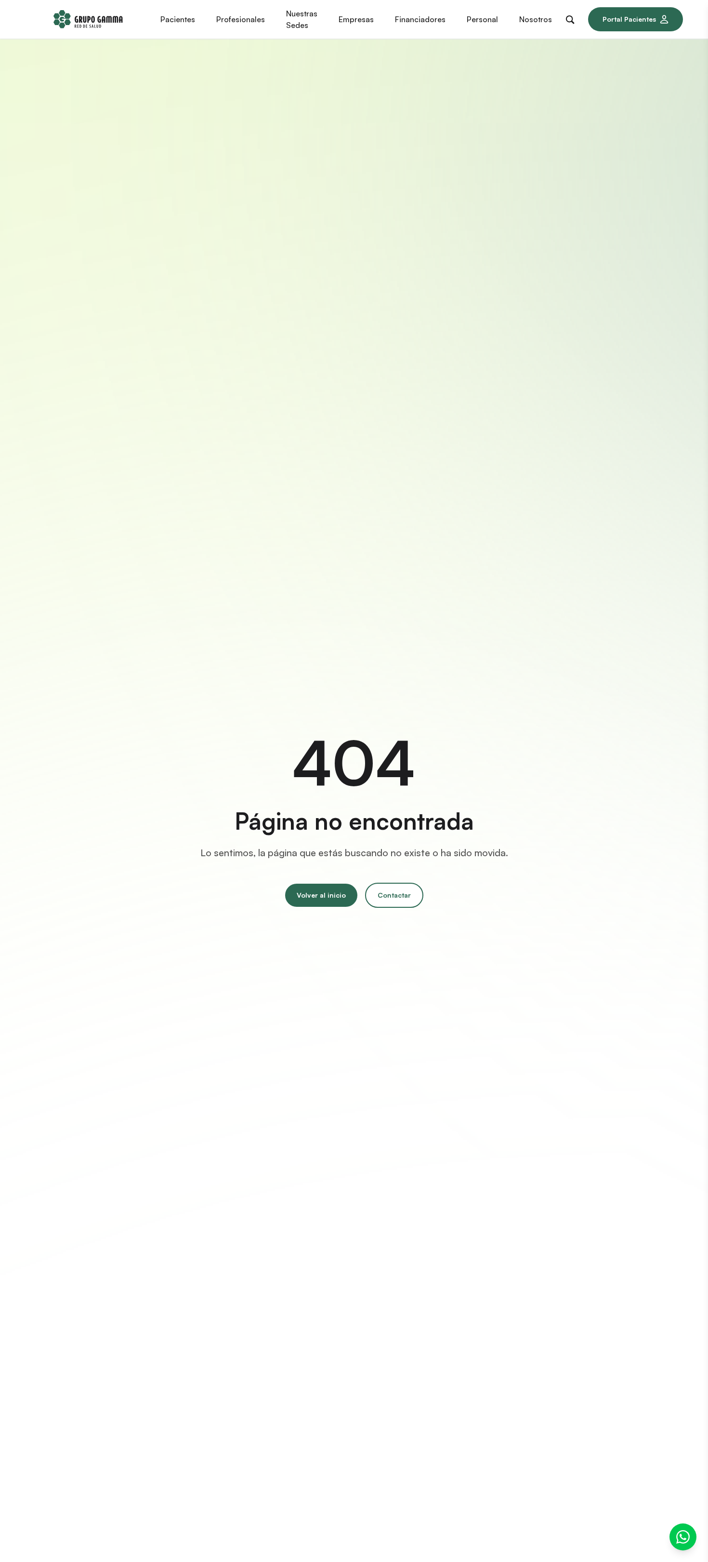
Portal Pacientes (629, 19)
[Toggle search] (572, 17)
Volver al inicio (321, 895)
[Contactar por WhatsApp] (682, 1536)
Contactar (394, 895)
